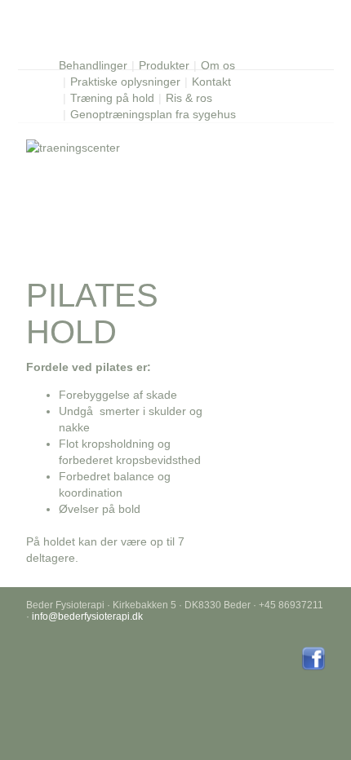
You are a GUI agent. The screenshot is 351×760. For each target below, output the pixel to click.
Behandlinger (93, 65)
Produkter (164, 65)
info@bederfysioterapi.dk (87, 616)
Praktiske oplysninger (125, 81)
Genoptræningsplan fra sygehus (153, 114)
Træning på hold (112, 97)
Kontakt (211, 81)
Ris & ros (189, 97)
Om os (218, 65)
